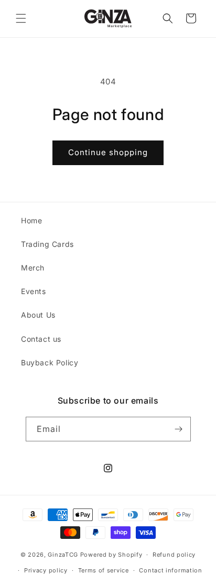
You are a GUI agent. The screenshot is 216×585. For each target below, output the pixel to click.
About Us (38, 314)
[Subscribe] (178, 429)
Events (33, 291)
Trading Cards (47, 244)
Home (31, 220)
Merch (33, 267)
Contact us (41, 338)
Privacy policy (46, 570)
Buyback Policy (49, 362)
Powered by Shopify (111, 554)
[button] (21, 18)
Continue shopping (108, 152)
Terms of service (103, 570)
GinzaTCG (63, 554)
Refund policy (174, 554)
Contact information (170, 570)
